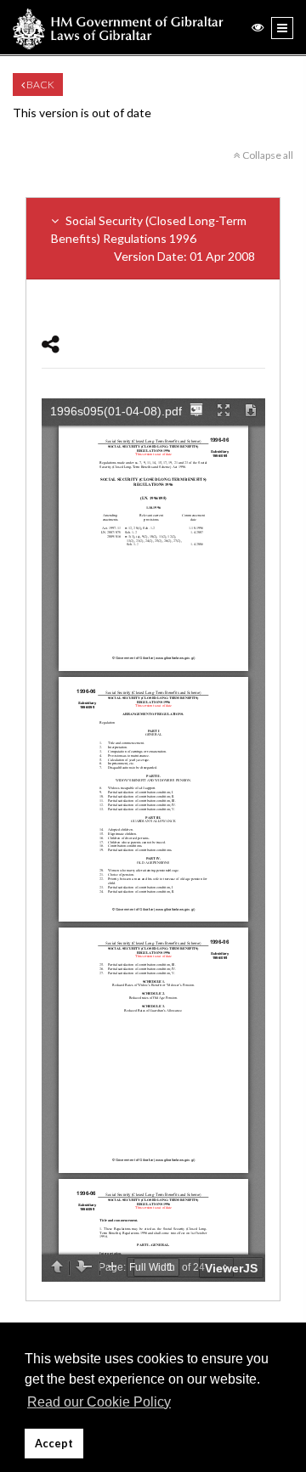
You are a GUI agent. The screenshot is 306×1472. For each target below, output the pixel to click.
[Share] (51, 343)
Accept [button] (54, 1443)
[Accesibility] (258, 27)
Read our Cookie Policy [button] (99, 1402)
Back (39, 84)
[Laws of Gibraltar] (118, 27)
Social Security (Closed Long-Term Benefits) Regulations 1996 (153, 238)
